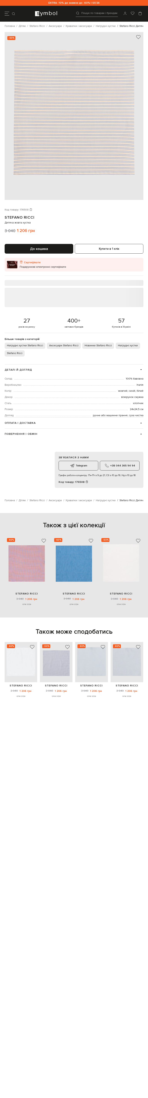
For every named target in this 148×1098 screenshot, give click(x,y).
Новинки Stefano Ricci (98, 345)
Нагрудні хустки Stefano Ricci (25, 345)
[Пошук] (14, 13)
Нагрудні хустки (128, 345)
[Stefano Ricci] (21, 662)
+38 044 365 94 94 (122, 465)
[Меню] (7, 13)
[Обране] (132, 13)
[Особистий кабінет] (125, 13)
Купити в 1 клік (109, 249)
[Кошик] (140, 13)
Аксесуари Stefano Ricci (63, 345)
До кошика (39, 249)
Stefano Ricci (19, 217)
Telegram (81, 465)
